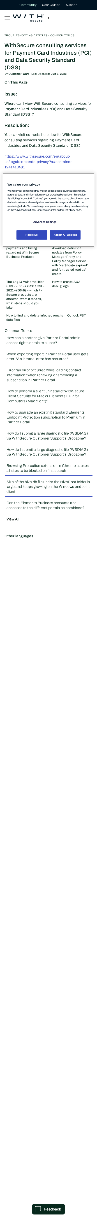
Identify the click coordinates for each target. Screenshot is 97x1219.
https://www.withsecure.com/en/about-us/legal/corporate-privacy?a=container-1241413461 (39, 161)
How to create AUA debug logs (66, 284)
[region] (48, 210)
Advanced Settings (45, 222)
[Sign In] (48, 18)
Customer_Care (19, 73)
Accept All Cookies (65, 234)
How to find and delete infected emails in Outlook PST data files (46, 317)
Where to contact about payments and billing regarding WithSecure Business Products (23, 250)
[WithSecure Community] (28, 18)
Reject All (31, 234)
